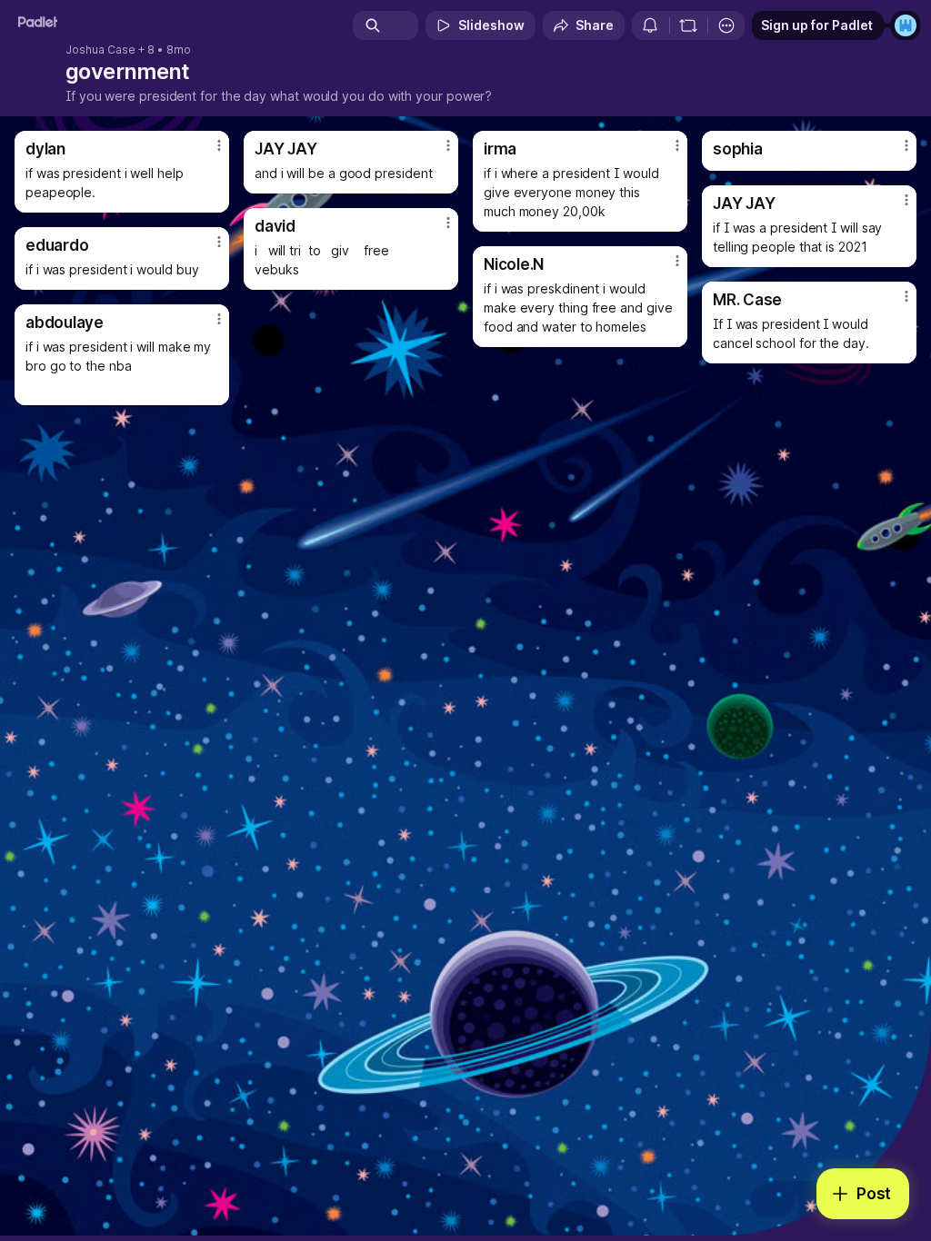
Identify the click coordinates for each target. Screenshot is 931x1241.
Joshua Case (100, 50)
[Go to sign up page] (905, 25)
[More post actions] (207, 153)
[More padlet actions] (726, 25)
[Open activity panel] (650, 25)
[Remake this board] (688, 25)
